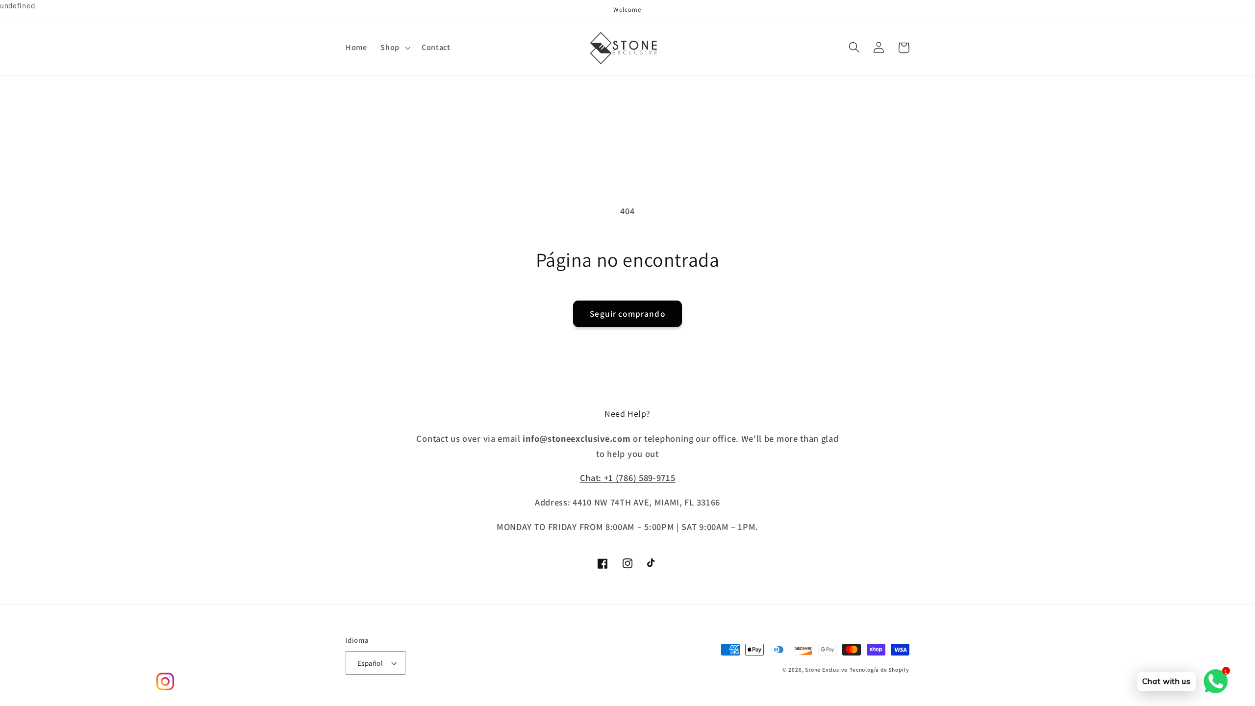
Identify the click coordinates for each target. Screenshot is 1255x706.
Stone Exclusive (826, 669)
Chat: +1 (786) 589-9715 (628, 477)
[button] (394, 47)
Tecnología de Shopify (879, 669)
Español (370, 663)
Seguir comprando (627, 313)
